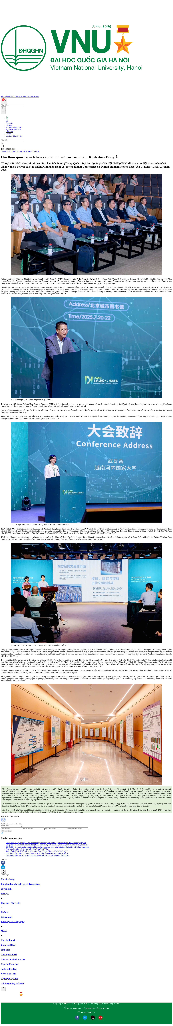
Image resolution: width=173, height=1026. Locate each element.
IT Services (28, 97)
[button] (86, 863)
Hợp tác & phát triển (13, 130)
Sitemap (36, 97)
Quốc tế (36, 151)
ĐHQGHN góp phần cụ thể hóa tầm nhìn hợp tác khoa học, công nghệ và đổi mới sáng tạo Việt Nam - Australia (47, 847)
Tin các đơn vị (8, 940)
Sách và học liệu (9, 969)
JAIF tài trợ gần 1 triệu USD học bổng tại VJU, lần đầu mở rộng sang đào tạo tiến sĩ (37, 853)
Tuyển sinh (6, 889)
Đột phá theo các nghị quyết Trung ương (20, 884)
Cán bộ (8, 134)
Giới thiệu (9, 123)
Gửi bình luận (6, 831)
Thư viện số (5, 97)
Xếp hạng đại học (9, 978)
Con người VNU (9, 954)
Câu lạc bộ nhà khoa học (13, 959)
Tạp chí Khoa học (9, 964)
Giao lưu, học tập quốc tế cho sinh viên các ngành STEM (27, 849)
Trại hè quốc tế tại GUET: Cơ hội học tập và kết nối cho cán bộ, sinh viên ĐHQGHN (37, 855)
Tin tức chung (7, 879)
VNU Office (14, 97)
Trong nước (6, 917)
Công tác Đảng (8, 945)
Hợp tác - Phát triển (24, 151)
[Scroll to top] (3, 989)
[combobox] (4, 101)
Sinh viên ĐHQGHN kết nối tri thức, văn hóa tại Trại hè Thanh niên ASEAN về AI (37, 851)
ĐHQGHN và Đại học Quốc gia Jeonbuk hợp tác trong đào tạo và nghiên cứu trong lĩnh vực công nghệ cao (46, 843)
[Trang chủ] (71, 95)
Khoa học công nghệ (13, 127)
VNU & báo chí (8, 973)
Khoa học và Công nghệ (12, 921)
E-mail (21, 97)
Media (4, 931)
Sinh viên (9, 132)
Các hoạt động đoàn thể (12, 983)
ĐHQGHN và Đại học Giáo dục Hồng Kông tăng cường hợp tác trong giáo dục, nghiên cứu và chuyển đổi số (47, 845)
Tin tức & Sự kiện (8, 151)
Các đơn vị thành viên (14, 136)
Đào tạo (9, 125)
